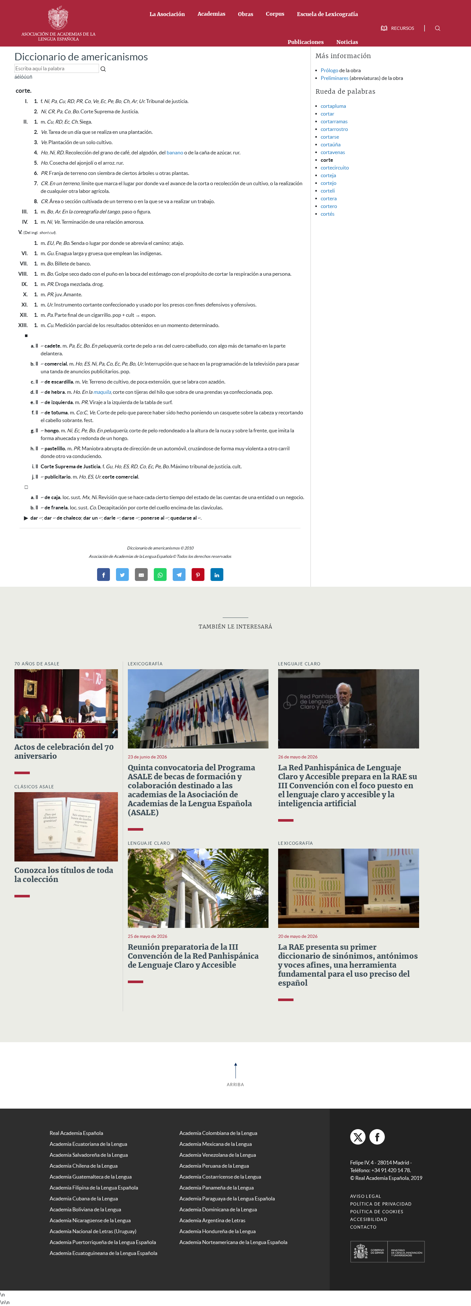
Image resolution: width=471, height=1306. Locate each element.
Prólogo (329, 70)
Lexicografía (145, 664)
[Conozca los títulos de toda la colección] (66, 826)
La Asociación (167, 14)
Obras (245, 14)
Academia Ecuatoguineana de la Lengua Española (103, 1253)
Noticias (347, 42)
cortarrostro (334, 129)
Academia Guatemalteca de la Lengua (91, 1177)
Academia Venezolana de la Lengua (217, 1155)
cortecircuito (335, 167)
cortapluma (333, 106)
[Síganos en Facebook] (377, 1137)
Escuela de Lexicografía (327, 14)
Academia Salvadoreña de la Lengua (89, 1155)
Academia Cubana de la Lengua (84, 1198)
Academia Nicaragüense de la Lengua (90, 1220)
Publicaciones (306, 42)
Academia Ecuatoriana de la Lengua (88, 1144)
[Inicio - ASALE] (58, 22)
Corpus (275, 14)
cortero (329, 206)
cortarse (330, 137)
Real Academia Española (76, 1133)
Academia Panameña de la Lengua (216, 1187)
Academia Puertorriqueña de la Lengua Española (103, 1242)
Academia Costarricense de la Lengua (220, 1177)
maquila (102, 392)
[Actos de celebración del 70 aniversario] (66, 703)
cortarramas (334, 121)
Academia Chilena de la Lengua (84, 1166)
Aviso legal (365, 1196)
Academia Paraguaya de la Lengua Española (227, 1198)
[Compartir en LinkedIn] (217, 574)
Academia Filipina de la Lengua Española (94, 1187)
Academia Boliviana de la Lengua (85, 1209)
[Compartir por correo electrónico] (141, 574)
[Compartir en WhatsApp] (160, 574)
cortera (329, 198)
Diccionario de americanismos (81, 56)
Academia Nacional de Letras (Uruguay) (93, 1231)
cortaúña (331, 144)
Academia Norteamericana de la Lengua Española (233, 1242)
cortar (327, 114)
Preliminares (335, 78)
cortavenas (333, 152)
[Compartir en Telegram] (179, 574)
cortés (328, 214)
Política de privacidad (381, 1204)
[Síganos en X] (358, 1137)
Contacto (363, 1227)
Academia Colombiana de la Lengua (218, 1133)
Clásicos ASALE (34, 786)
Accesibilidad (368, 1219)
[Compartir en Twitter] (122, 574)
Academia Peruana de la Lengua (214, 1166)
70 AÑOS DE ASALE (37, 664)
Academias (211, 14)
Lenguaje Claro (299, 664)
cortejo (328, 183)
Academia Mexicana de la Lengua (215, 1144)
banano (175, 152)
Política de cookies (377, 1211)
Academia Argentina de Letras (212, 1220)
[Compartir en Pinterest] (198, 574)
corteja (328, 175)
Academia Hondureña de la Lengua (217, 1231)
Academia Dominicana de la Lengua (218, 1209)
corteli (328, 191)
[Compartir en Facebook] (103, 574)
